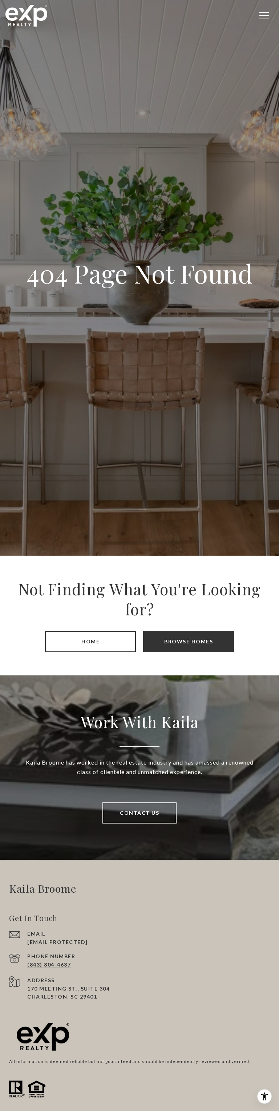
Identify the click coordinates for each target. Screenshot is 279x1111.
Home (90, 641)
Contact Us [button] (139, 813)
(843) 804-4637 (49, 964)
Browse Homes (188, 641)
